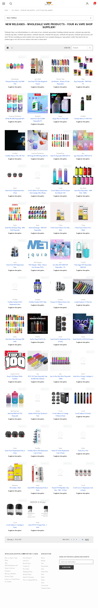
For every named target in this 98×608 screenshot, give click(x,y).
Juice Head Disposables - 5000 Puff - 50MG (83, 192)
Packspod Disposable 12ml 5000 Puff (15, 83)
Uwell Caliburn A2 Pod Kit (83, 413)
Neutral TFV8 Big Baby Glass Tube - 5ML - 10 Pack (60, 489)
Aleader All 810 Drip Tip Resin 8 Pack (37, 415)
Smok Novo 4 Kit (83, 450)
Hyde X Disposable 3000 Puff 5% (60, 156)
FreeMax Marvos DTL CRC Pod (14, 156)
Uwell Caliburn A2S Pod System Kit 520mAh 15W (60, 192)
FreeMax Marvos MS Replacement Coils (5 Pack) (38, 452)
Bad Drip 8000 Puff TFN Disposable (15, 415)
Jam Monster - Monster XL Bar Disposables (60, 83)
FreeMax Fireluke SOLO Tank (37, 302)
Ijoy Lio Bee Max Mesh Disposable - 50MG (60, 378)
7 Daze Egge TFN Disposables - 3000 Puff (83, 266)
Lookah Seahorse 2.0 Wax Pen (83, 302)
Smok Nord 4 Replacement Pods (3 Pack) (15, 452)
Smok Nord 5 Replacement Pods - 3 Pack (15, 192)
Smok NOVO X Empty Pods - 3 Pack (37, 526)
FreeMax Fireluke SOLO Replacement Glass (15, 303)
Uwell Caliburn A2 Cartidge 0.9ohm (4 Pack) (60, 415)
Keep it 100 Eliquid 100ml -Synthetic (15, 378)
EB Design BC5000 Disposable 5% (37, 156)
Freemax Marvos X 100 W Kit (83, 118)
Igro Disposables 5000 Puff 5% (83, 156)
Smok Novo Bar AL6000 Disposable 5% (37, 120)
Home (6, 10)
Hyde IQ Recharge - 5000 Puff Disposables (37, 229)
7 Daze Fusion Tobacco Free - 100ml (83, 229)
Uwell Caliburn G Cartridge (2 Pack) (15, 526)
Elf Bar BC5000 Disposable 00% (14, 118)
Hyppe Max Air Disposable (60, 118)
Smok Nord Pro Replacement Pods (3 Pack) (60, 340)
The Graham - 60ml (15, 488)
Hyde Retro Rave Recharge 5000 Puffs (15, 340)
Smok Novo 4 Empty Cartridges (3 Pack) (83, 378)
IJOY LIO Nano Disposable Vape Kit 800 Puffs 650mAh (37, 378)
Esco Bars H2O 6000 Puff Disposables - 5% (60, 266)
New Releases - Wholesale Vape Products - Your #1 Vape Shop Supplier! (32, 10)
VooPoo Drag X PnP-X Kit (38, 339)
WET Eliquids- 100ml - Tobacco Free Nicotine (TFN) (38, 266)
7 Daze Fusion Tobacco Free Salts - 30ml (60, 229)
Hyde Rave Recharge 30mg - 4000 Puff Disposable (15, 229)
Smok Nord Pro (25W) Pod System (83, 339)
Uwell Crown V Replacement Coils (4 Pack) (83, 489)
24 (82, 539)
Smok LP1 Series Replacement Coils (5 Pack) (60, 452)
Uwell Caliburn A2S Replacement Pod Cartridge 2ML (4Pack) (37, 192)
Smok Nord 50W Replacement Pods (15, 266)
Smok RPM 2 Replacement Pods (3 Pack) (38, 489)
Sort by (67, 48)
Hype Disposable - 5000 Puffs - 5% (83, 83)
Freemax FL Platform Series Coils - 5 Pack (60, 303)
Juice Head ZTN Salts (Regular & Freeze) (37, 83)
